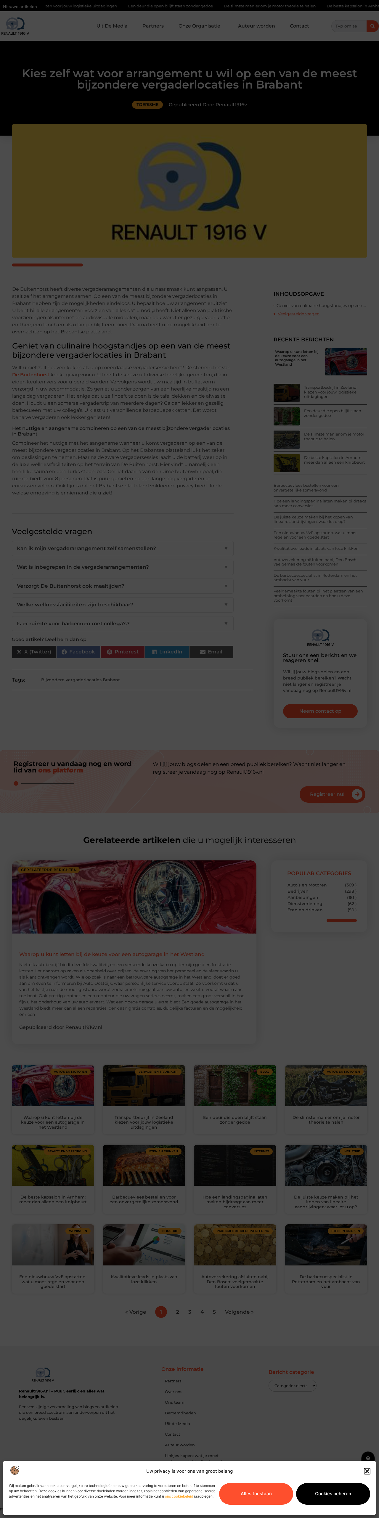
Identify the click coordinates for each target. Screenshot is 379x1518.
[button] (367, 1471)
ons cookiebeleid (179, 1496)
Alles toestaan (256, 1493)
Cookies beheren (333, 1493)
